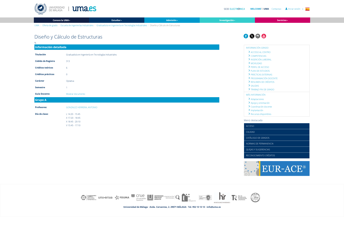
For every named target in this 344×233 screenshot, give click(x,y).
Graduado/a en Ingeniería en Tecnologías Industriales (121, 25)
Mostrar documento (75, 93)
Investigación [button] (226, 20)
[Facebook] (246, 35)
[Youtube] (263, 35)
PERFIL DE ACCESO (259, 67)
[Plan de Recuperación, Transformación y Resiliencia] (239, 197)
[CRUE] (139, 197)
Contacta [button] (276, 9)
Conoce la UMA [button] (61, 20)
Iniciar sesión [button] (294, 9)
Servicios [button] (281, 20)
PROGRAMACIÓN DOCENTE (264, 78)
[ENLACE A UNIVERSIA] (105, 197)
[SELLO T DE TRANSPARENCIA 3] (189, 197)
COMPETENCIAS (258, 55)
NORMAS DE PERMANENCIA (259, 143)
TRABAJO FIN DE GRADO (262, 89)
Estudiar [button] (116, 20)
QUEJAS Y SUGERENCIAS (258, 149)
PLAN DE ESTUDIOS (260, 70)
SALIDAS (254, 85)
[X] (252, 35)
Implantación (256, 110)
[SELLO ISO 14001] (205, 197)
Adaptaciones (257, 99)
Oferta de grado (50, 25)
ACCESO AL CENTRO (260, 52)
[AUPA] (155, 197)
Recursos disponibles (260, 114)
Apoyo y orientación (260, 102)
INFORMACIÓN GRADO (257, 47)
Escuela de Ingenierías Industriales (77, 25)
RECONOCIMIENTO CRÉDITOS (260, 155)
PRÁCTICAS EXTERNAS (261, 74)
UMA (36, 25)
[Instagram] (258, 35)
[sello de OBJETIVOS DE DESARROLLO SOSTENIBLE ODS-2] (89, 197)
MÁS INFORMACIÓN (256, 94)
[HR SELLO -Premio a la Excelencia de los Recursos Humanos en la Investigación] (222, 197)
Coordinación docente (261, 106)
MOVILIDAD (256, 63)
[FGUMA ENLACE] (122, 197)
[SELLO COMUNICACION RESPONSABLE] (172, 197)
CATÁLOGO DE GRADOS (257, 137)
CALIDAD (250, 131)
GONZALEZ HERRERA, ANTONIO (81, 107)
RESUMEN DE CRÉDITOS (262, 82)
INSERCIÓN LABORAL (260, 59)
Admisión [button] (171, 20)
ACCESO (250, 126)
